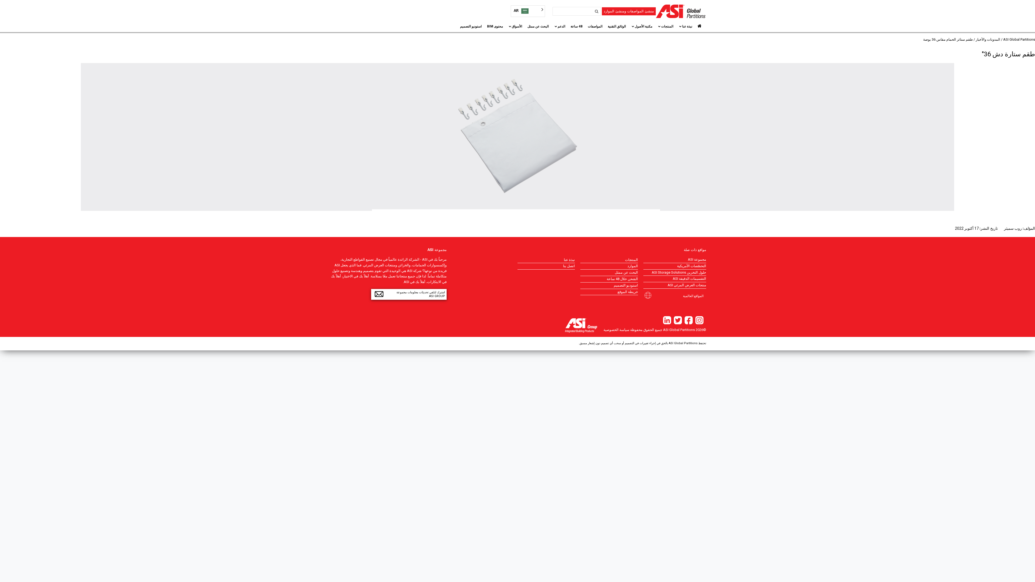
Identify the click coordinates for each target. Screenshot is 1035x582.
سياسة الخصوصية (616, 330)
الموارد (632, 266)
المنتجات (667, 26)
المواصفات (595, 26)
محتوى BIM (495, 26)
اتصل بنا (569, 266)
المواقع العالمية (693, 296)
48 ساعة (576, 26)
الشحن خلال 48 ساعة (622, 279)
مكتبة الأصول (643, 26)
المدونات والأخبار (988, 39)
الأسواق (517, 26)
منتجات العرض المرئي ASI (687, 285)
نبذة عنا (687, 26)
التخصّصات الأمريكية (691, 266)
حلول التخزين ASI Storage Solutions (679, 272)
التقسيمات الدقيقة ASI (689, 279)
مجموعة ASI (697, 259)
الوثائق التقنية (617, 26)
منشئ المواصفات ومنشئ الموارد (629, 11)
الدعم (561, 26)
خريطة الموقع (627, 292)
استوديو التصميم (471, 26)
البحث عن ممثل (538, 26)
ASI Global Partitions (1019, 39)
